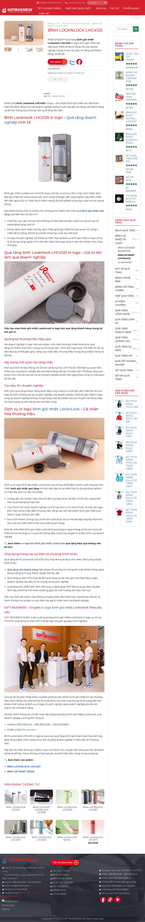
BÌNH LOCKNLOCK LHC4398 (67, 808)
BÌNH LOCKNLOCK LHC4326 (41, 838)
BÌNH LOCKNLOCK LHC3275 (93, 838)
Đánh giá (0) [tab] (58, 96)
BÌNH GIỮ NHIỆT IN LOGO (120, 239)
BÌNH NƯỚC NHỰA (62, 878)
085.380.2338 (115, 874)
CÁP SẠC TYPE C (61, 871)
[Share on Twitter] (55, 79)
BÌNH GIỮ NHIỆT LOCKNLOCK (126, 257)
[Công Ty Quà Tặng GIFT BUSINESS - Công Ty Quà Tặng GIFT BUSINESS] (17, 10)
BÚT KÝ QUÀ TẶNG (122, 270)
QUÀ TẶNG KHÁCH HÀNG (123, 330)
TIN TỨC (114, 8)
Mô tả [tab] (47, 96)
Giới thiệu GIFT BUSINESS (115, 889)
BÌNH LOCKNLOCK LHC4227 (24, 766)
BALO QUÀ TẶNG (125, 230)
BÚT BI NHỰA (59, 890)
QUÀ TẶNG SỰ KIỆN (123, 348)
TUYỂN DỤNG (131, 8)
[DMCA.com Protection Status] (11, 905)
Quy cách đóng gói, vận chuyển (118, 885)
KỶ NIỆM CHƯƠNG (120, 303)
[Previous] (8, 33)
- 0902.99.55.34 (130, 874)
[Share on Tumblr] (65, 79)
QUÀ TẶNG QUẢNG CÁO (122, 339)
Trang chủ (54, 23)
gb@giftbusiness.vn (25, 729)
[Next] (39, 33)
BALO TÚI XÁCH (60, 874)
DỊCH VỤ (101, 8)
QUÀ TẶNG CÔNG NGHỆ (122, 312)
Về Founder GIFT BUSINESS (116, 893)
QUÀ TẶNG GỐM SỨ (124, 321)
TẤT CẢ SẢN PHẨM (48, 8)
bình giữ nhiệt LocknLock (56, 409)
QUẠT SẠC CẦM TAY (62, 882)
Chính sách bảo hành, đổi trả (117, 878)
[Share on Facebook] (50, 79)
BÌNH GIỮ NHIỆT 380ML (21, 771)
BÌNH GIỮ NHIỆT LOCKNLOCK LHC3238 (41, 810)
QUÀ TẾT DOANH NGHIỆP (125, 363)
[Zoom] (8, 42)
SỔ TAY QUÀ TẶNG (122, 377)
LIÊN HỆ (44, 13)
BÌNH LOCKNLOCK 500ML (67, 838)
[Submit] (105, 3)
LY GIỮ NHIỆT (125, 262)
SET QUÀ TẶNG (124, 370)
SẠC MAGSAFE (60, 886)
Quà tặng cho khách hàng (22, 569)
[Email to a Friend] (60, 79)
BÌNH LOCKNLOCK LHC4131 (15, 808)
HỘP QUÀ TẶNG (124, 296)
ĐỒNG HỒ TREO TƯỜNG (124, 289)
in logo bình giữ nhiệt (56, 607)
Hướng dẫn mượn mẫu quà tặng (119, 882)
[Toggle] (137, 239)
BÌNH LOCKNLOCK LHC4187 (93, 808)
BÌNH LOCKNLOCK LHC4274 (15, 838)
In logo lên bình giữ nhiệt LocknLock (43, 543)
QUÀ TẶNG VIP (124, 355)
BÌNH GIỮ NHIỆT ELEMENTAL (126, 249)
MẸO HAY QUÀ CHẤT (78, 8)
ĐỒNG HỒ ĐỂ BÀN (123, 280)
